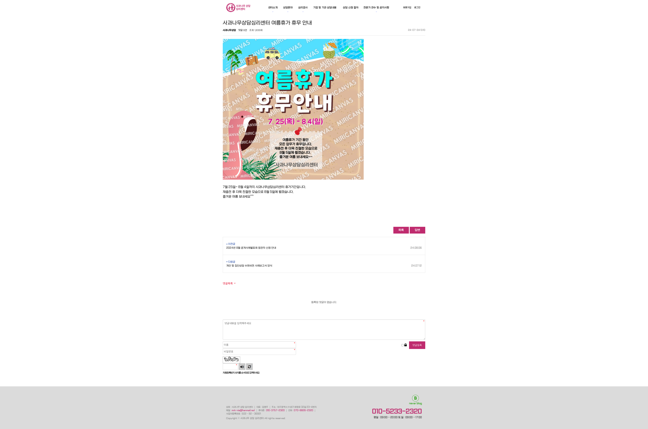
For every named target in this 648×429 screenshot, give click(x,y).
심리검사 (303, 7)
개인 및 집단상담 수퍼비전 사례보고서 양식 (324, 265)
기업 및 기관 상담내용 (324, 7)
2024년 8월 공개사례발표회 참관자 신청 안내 (324, 247)
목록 (401, 230)
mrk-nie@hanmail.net (243, 410)
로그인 (417, 7)
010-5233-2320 (397, 411)
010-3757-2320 (275, 410)
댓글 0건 (242, 30)
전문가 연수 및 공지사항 (376, 7)
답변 (417, 230)
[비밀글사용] (405, 345)
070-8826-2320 (303, 410)
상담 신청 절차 (350, 7)
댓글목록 (228, 283)
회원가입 (407, 7)
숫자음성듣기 (242, 366)
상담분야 (288, 7)
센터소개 (273, 7)
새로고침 (249, 366)
